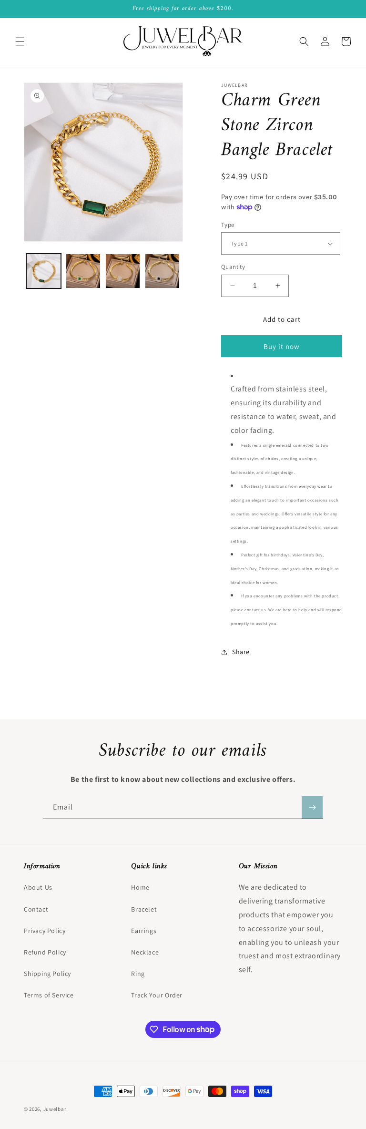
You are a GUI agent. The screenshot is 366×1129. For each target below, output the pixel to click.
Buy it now (282, 346)
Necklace (145, 952)
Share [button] (241, 651)
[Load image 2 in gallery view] (83, 271)
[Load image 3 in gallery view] (122, 271)
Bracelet (144, 909)
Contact (36, 909)
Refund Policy (45, 952)
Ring (137, 973)
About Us (38, 887)
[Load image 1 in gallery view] (43, 271)
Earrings (143, 930)
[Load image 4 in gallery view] (162, 271)
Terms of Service (49, 995)
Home (140, 887)
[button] (20, 41)
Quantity (233, 267)
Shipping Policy (47, 973)
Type (227, 225)
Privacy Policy (44, 930)
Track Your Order (157, 995)
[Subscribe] (312, 807)
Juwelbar (55, 1109)
